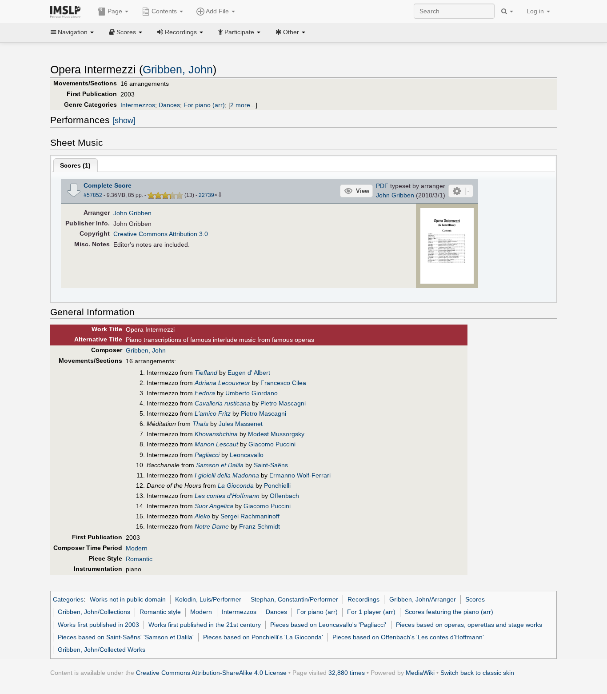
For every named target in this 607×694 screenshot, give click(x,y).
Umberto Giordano (251, 393)
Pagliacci (207, 454)
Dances (169, 104)
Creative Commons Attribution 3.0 (160, 233)
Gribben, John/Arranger (422, 599)
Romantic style (160, 611)
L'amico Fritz (213, 413)
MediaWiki (420, 672)
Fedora (205, 393)
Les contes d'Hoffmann (227, 495)
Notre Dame (212, 526)
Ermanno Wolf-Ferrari (300, 475)
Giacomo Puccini (272, 444)
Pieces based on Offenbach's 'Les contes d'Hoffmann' (408, 637)
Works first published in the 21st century (204, 624)
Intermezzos (137, 104)
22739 (206, 195)
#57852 (93, 195)
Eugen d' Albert (249, 372)
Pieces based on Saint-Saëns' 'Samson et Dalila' (126, 637)
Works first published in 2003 (98, 624)
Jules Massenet (241, 423)
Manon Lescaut (216, 444)
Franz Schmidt (259, 526)
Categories (68, 599)
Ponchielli (277, 485)
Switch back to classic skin (477, 672)
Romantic (139, 558)
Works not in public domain (128, 599)
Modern (137, 548)
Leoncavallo (247, 454)
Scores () (75, 165)
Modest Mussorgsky (276, 433)
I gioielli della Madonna (227, 475)
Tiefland (206, 372)
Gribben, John (178, 70)
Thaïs (200, 423)
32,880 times (346, 672)
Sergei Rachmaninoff (250, 516)
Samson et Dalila (220, 465)
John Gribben (395, 195)
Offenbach (284, 495)
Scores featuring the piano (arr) (449, 611)
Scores (475, 599)
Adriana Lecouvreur (222, 382)
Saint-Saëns (271, 465)
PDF (382, 185)
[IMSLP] (67, 11)
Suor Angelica (214, 505)
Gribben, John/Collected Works (101, 649)
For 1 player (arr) (371, 611)
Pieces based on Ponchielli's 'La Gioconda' (263, 637)
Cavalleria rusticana (222, 403)
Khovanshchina (216, 433)
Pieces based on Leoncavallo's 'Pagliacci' (328, 624)
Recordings (363, 599)
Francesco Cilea (283, 382)
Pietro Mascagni (283, 403)
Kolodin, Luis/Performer (208, 599)
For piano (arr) (204, 104)
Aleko (202, 516)
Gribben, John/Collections (94, 611)
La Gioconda (236, 485)
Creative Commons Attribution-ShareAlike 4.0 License (211, 672)
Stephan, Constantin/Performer (294, 599)
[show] (124, 120)
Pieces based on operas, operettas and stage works (469, 624)
